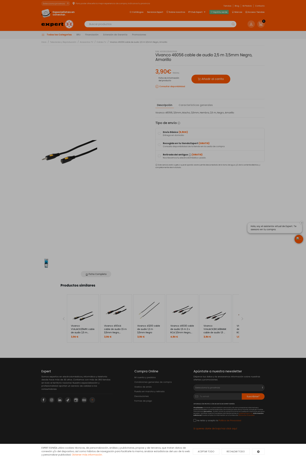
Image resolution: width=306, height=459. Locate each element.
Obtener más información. (87, 454)
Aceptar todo (206, 451)
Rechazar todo (236, 451)
